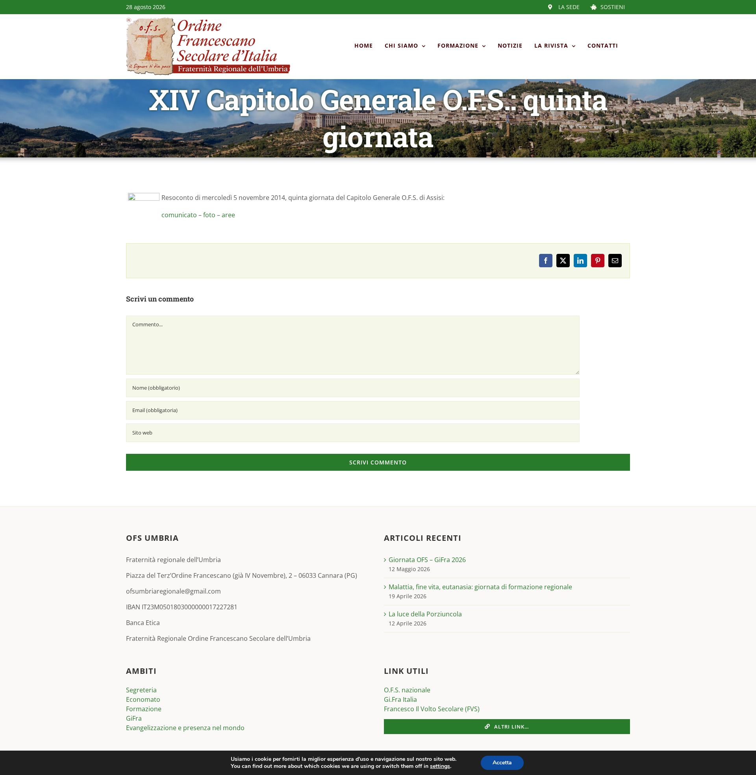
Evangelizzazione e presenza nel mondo (185, 727)
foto (210, 215)
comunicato (179, 215)
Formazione (143, 709)
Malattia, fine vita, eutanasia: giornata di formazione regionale (480, 587)
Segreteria (141, 690)
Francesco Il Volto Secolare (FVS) (432, 709)
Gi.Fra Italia (400, 699)
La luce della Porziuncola (425, 614)
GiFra (134, 718)
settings (440, 766)
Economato (143, 699)
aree (228, 215)
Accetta (502, 762)
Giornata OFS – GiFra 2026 (427, 559)
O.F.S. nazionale (407, 690)
